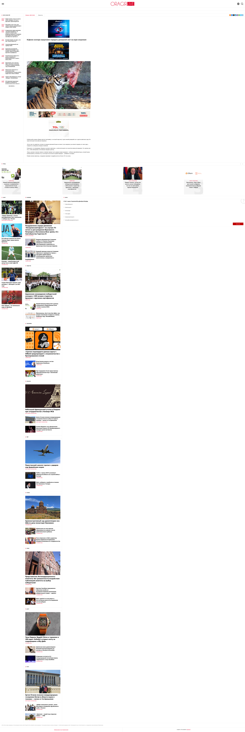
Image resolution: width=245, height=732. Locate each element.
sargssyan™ (189, 729)
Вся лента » (12, 86)
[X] (233, 15)
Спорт (4, 197)
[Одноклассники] (230, 15)
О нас (61, 729)
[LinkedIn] (235, 15)
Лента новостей (6, 15)
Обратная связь (57, 729)
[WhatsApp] (239, 15)
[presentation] (240, 164)
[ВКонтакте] (232, 15)
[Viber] (237, 15)
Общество (40, 15)
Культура (29, 381)
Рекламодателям (65, 729)
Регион (28, 492)
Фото (28, 666)
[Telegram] (242, 15)
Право (28, 548)
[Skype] (241, 15)
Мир (27, 436)
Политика (29, 197)
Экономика (29, 323)
